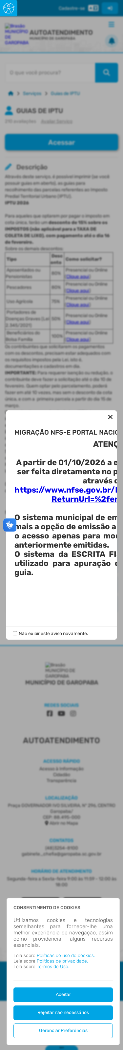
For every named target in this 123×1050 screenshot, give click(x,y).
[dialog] (63, 971)
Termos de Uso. (53, 966)
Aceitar (63, 994)
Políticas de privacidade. (62, 961)
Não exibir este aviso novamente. (53, 633)
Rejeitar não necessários (63, 1012)
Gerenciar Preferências (63, 1030)
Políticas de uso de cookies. (66, 955)
